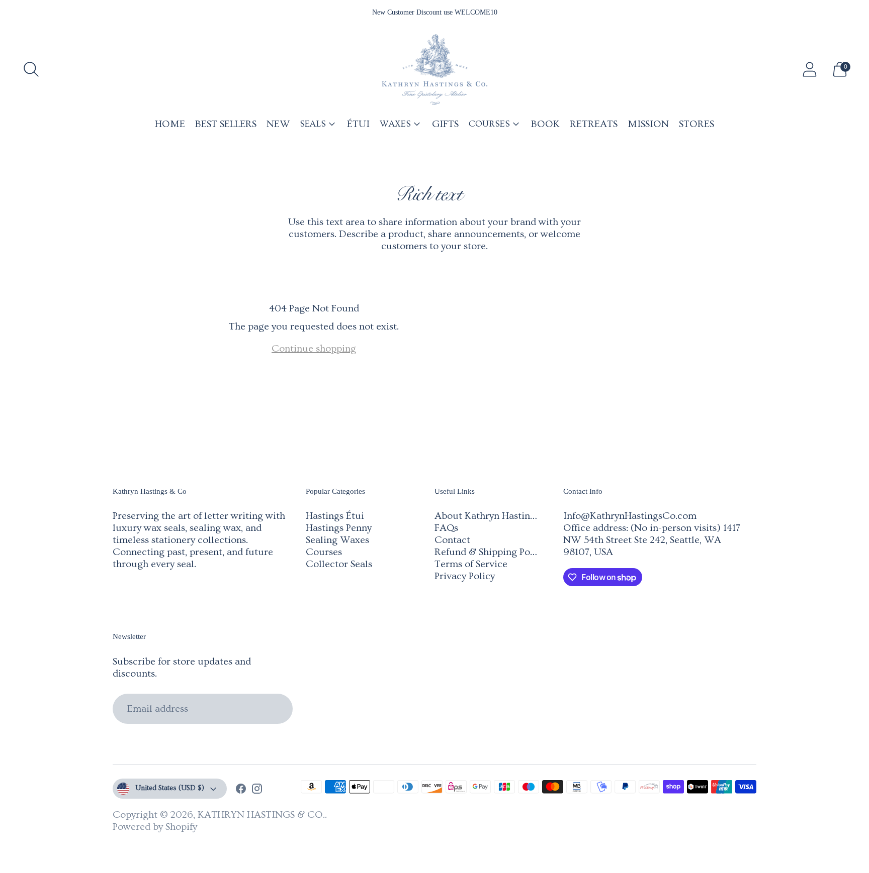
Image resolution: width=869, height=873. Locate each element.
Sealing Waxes (337, 539)
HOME (170, 124)
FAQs (446, 527)
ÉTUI (358, 124)
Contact (452, 539)
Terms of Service (470, 564)
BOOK (545, 124)
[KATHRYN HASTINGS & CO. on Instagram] (257, 790)
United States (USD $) (169, 788)
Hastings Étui (335, 515)
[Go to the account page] (810, 69)
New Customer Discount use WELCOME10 (434, 12)
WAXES (395, 124)
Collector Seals (339, 564)
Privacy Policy (464, 576)
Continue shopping (314, 348)
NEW (278, 124)
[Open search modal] (31, 69)
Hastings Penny (339, 527)
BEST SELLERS (225, 124)
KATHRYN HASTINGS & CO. (261, 814)
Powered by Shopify (155, 826)
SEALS (313, 124)
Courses (324, 552)
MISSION (648, 124)
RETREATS (594, 124)
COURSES (489, 124)
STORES (696, 124)
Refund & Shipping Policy (490, 552)
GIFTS (445, 124)
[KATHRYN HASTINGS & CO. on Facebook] (241, 790)
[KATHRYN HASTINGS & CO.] (434, 69)
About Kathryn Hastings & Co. (500, 515)
